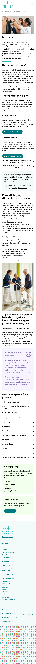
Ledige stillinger (6, 565)
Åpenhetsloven (6, 610)
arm (18, 323)
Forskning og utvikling (8, 552)
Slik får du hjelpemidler (8, 584)
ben (27, 323)
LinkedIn (10, 537)
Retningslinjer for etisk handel (10, 617)
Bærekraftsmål (6, 621)
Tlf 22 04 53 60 (9, 484)
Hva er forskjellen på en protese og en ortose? (16, 407)
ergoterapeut (6, 256)
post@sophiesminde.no (19, 188)
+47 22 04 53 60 (7, 597)
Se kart (4, 593)
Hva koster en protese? (12, 402)
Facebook (5, 537)
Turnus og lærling (6, 570)
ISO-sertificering (6, 613)
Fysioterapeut (20, 253)
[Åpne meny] (32, 4)
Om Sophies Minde (7, 547)
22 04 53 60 (16, 186)
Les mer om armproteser (12, 156)
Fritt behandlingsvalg (8, 578)
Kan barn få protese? (11, 412)
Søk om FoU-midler (7, 555)
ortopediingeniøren (8, 224)
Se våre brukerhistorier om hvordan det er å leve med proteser (17, 161)
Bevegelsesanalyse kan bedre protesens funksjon (16, 166)
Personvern (5, 606)
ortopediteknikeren (8, 241)
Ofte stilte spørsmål (7, 557)
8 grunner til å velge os (8, 568)
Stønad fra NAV (6, 581)
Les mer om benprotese (12, 132)
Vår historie (5, 549)
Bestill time (10, 511)
